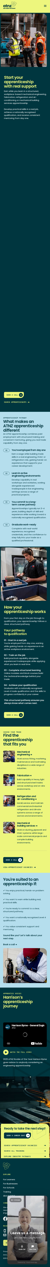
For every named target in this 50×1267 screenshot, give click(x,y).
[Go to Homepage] (10, 5)
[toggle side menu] (45, 5)
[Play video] (25, 1035)
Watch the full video (20, 1052)
